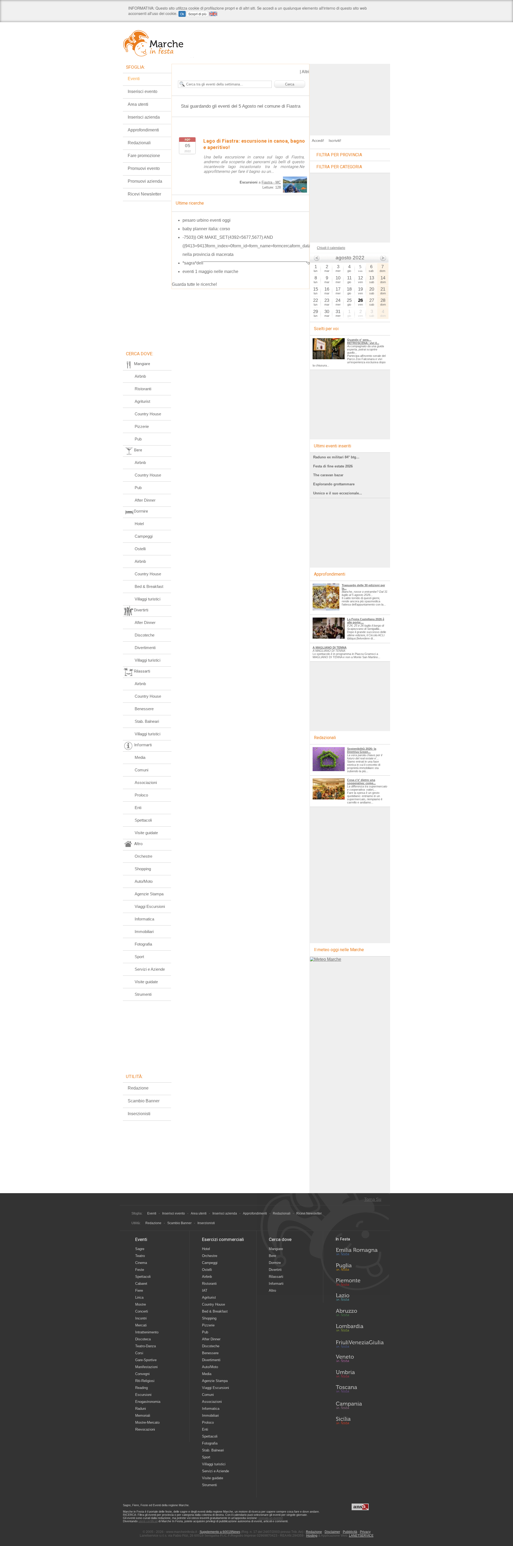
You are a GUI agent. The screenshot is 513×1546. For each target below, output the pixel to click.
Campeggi (144, 536)
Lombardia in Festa (360, 1329)
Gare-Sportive (146, 1360)
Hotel (139, 523)
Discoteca (143, 1339)
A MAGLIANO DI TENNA (330, 647)
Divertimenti (145, 647)
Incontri (141, 1318)
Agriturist (142, 401)
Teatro (140, 1256)
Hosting (311, 1535)
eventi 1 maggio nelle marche (210, 271)
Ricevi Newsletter (144, 194)
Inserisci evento (142, 91)
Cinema (141, 1263)
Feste (139, 1270)
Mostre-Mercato (147, 1422)
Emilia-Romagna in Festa (360, 1253)
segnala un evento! (270, 1518)
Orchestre (143, 856)
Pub (138, 439)
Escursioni (143, 1395)
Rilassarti (276, 1277)
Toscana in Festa (360, 1390)
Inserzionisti (139, 1113)
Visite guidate (146, 832)
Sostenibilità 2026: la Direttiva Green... (361, 750)
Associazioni (146, 782)
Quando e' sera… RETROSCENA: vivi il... (363, 341)
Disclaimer (332, 1532)
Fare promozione (144, 155)
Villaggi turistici (147, 599)
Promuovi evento (144, 168)
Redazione (138, 1088)
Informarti (276, 1284)
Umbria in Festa (360, 1374)
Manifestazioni (146, 1367)
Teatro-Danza (145, 1346)
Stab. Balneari (147, 721)
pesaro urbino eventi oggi (206, 220)
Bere (272, 1256)
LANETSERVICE (361, 1535)
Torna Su (372, 1199)
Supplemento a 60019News (220, 1532)
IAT (204, 1291)
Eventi (134, 78)
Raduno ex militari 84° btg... (336, 457)
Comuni (141, 770)
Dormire (275, 1263)
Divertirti (275, 1270)
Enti (138, 807)
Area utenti (138, 104)
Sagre (139, 1249)
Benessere (144, 708)
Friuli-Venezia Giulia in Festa (360, 1344)
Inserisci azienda (144, 117)
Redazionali (139, 142)
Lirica (139, 1297)
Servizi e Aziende (150, 969)
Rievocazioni (145, 1429)
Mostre (140, 1304)
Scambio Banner (144, 1101)
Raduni (140, 1409)
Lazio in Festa (360, 1298)
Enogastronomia (147, 1402)
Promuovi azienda (145, 181)
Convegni (142, 1374)
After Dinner (145, 500)
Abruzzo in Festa (360, 1314)
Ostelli (140, 548)
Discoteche (144, 635)
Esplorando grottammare (334, 484)
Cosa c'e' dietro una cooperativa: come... (361, 781)
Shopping (143, 868)
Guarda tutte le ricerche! (194, 284)
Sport (139, 956)
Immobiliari (144, 931)
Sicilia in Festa (360, 1420)
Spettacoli (143, 820)
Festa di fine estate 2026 (333, 466)
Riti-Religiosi (144, 1381)
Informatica (144, 919)
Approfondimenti (143, 130)
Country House (148, 414)
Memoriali (142, 1416)
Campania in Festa (360, 1405)
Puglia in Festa (360, 1268)
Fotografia (143, 944)
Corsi (139, 1353)
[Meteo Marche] (325, 959)
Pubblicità (350, 1532)
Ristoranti (143, 388)
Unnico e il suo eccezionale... (337, 493)
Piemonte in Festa (360, 1283)
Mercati (141, 1325)
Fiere (139, 1291)
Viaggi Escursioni (150, 906)
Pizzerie (142, 426)
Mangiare (276, 1249)
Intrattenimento (146, 1332)
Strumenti (143, 994)
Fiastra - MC (271, 182)
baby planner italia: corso (206, 229)
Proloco (141, 795)
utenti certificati (148, 1521)
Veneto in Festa (360, 1359)
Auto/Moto (144, 881)
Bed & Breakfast (149, 586)
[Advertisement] (350, 97)
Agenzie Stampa (149, 894)
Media (140, 757)
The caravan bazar (328, 475)
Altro (272, 1291)
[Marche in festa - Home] (158, 43)
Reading (141, 1388)
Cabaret (141, 1284)
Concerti (141, 1311)
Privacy (365, 1532)
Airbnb (140, 376)
